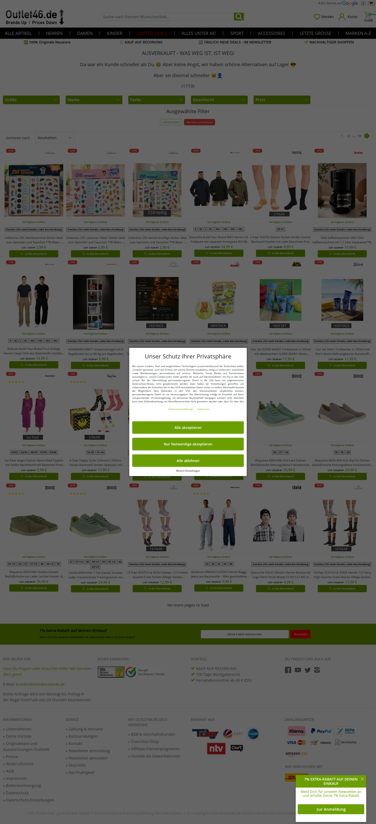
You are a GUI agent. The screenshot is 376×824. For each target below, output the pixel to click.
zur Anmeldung (331, 809)
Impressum (203, 409)
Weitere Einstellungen (188, 470)
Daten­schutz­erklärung (180, 409)
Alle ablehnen (188, 460)
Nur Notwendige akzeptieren (188, 444)
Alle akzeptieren (188, 427)
